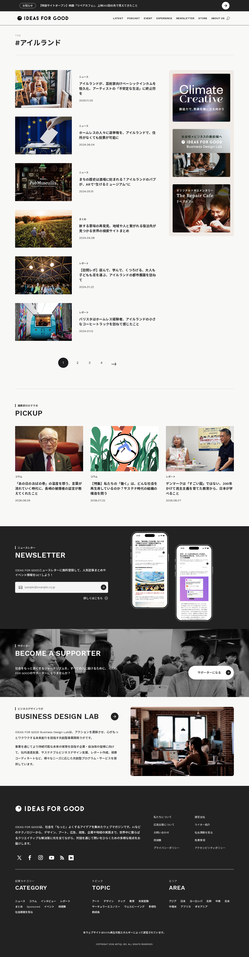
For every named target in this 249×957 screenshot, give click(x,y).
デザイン (109, 901)
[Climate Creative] (201, 120)
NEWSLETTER (185, 18)
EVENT (148, 18)
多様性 (152, 906)
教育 (132, 901)
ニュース (20, 901)
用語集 (158, 840)
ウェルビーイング (134, 906)
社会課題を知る (204, 832)
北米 (227, 901)
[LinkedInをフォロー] (71, 857)
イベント (49, 906)
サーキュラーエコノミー (106, 906)
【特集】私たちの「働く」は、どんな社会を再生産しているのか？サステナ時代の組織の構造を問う (123, 488)
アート (96, 901)
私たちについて (163, 817)
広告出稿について (164, 824)
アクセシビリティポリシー (210, 847)
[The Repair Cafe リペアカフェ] (201, 231)
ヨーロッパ (196, 901)
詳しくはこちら (93, 598)
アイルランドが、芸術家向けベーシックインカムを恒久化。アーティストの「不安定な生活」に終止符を (117, 88)
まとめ (19, 906)
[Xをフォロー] (19, 858)
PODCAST (133, 18)
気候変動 (144, 901)
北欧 (208, 901)
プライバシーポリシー (167, 847)
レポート (65, 901)
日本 (183, 901)
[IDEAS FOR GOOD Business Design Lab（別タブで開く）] (201, 176)
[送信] (103, 587)
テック (121, 901)
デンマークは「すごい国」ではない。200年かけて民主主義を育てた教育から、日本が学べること (199, 488)
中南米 (173, 906)
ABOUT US (218, 18)
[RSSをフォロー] (62, 858)
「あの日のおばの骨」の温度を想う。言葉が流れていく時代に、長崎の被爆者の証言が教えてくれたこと (48, 488)
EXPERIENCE (164, 18)
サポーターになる (209, 672)
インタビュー (48, 901)
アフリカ (186, 906)
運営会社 (200, 817)
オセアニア (201, 906)
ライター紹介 (202, 824)
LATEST (118, 18)
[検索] (228, 18)
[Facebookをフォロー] (29, 857)
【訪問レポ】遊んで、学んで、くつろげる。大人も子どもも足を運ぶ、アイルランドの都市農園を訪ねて (117, 275)
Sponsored (33, 906)
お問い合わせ (161, 832)
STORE (202, 18)
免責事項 (200, 840)
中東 (218, 901)
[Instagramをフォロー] (40, 857)
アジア (172, 901)
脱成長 (96, 912)
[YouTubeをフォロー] (51, 858)
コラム (33, 901)
